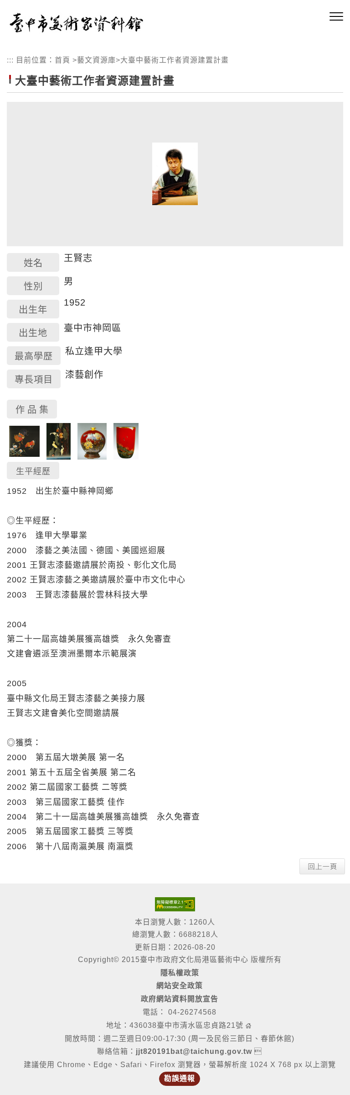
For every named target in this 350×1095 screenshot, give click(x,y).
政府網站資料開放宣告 (179, 999)
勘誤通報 (179, 1078)
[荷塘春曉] (58, 441)
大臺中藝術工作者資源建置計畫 (174, 60)
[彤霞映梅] (126, 441)
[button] (336, 16)
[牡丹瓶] (92, 441)
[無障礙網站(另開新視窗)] (175, 904)
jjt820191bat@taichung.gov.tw (194, 1051)
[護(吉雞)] (24, 441)
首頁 (62, 60)
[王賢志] (175, 173)
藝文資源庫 (96, 60)
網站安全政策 (179, 985)
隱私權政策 (179, 973)
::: (10, 60)
